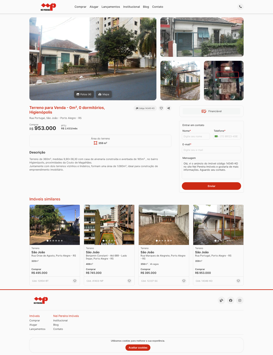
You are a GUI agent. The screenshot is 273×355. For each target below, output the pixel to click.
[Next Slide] (76, 225)
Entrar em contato (193, 125)
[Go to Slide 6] (62, 240)
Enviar (211, 186)
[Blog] (221, 300)
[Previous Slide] (33, 225)
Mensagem (189, 157)
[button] (55, 225)
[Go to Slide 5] (59, 240)
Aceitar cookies (138, 347)
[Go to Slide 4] (56, 240)
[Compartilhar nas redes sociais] (168, 108)
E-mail (186, 144)
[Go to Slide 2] (50, 240)
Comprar (80, 6)
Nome (186, 130)
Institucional (131, 6)
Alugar (94, 6)
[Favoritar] (161, 108)
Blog (146, 6)
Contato (157, 6)
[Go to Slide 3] (53, 240)
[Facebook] (230, 300)
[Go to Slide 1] (48, 241)
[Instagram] (240, 300)
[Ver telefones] (240, 7)
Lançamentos (111, 6)
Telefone (219, 130)
